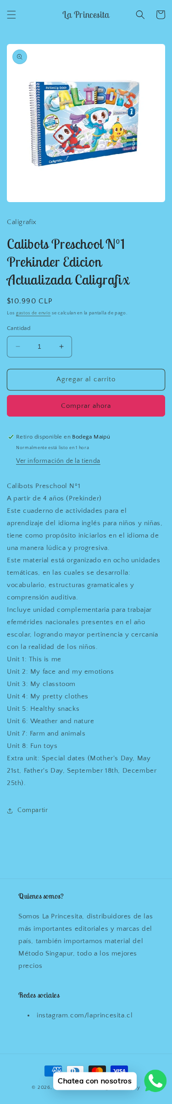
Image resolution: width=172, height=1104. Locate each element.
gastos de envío (33, 313)
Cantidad (18, 328)
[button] (11, 15)
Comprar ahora (86, 406)
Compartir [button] (32, 810)
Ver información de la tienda (58, 461)
